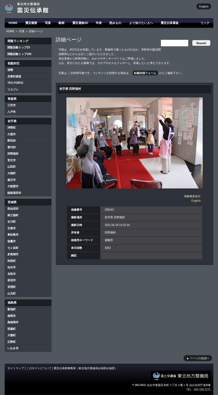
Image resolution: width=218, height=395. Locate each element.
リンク (205, 23)
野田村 (11, 140)
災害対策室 (14, 76)
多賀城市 (13, 254)
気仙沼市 (13, 208)
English (203, 6)
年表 (99, 23)
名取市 (11, 273)
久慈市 (11, 134)
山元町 (11, 293)
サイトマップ (15, 368)
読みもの (115, 23)
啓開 (10, 69)
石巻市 (11, 228)
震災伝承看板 (170, 23)
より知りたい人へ (141, 23)
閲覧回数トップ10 (18, 47)
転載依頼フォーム (145, 73)
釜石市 (11, 179)
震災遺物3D (80, 23)
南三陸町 (13, 215)
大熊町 (11, 335)
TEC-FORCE (15, 82)
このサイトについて (38, 368)
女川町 (11, 221)
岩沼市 (11, 280)
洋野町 (11, 127)
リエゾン (13, 89)
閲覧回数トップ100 (19, 54)
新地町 (11, 309)
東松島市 (13, 234)
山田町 (11, 166)
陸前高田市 (14, 192)
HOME (13, 23)
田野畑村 (13, 153)
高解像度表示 (192, 196)
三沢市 (11, 105)
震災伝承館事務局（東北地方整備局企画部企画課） (85, 368)
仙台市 (11, 267)
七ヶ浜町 (13, 247)
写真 (48, 23)
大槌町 (11, 173)
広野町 (11, 341)
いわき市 (13, 348)
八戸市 (11, 111)
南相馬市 (13, 322)
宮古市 (11, 160)
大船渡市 (13, 186)
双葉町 (11, 328)
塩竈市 (11, 241)
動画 (62, 23)
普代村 (11, 147)
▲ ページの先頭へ (197, 358)
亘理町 (11, 286)
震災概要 (31, 23)
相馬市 (11, 315)
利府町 (11, 260)
